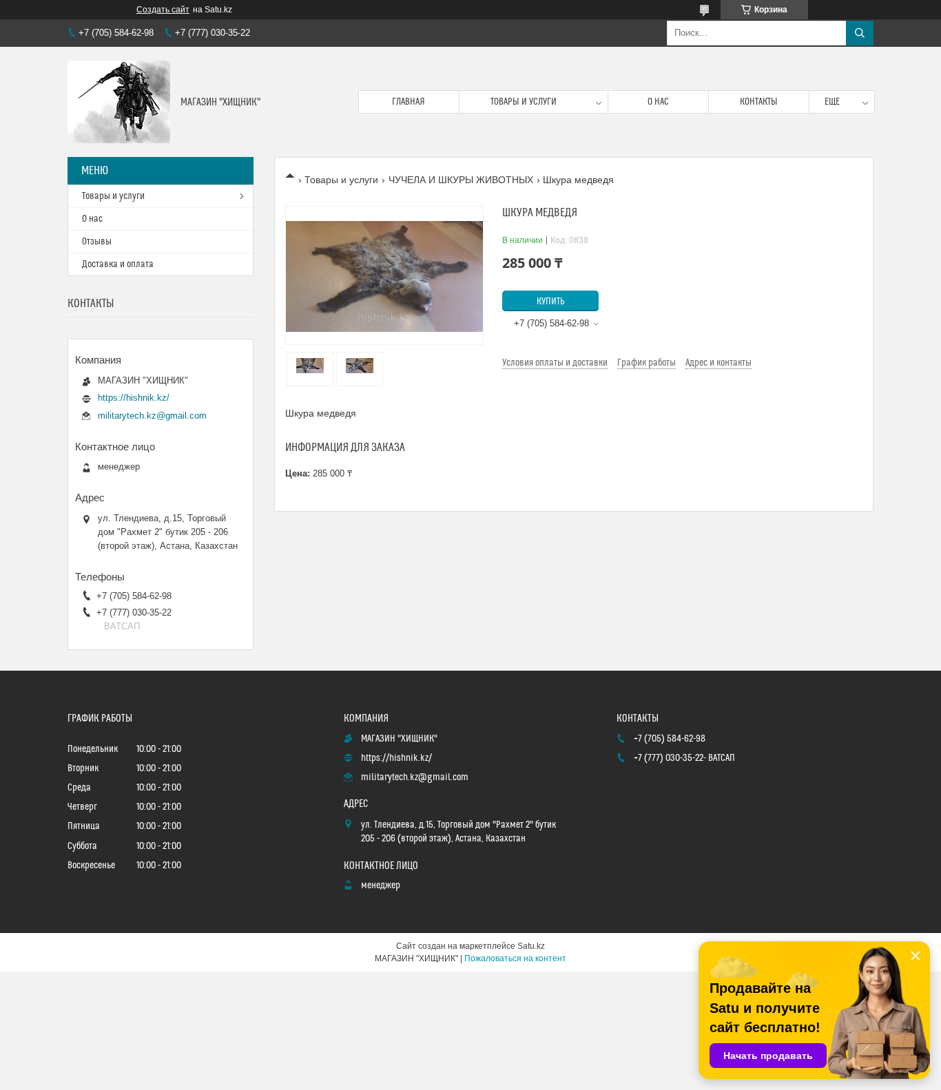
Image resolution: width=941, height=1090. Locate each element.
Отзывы (97, 241)
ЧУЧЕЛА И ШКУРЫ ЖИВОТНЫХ (461, 179)
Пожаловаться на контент (515, 958)
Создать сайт (162, 9)
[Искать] (859, 33)
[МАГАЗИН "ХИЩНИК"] (119, 102)
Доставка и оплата (118, 264)
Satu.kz (531, 946)
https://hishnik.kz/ (133, 397)
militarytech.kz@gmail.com (152, 415)
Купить (551, 301)
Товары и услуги (523, 101)
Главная (408, 101)
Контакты (759, 101)
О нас (658, 101)
